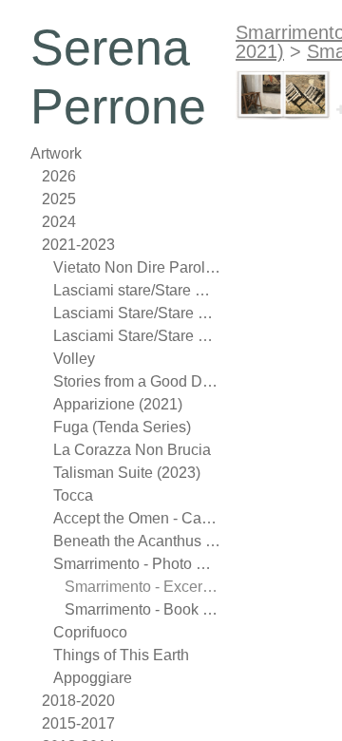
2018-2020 (78, 701)
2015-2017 (78, 723)
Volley (74, 359)
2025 (59, 199)
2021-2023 (78, 245)
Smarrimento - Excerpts (142, 587)
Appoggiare (92, 678)
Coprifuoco (90, 632)
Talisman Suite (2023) (126, 473)
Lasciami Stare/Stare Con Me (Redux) (136, 336)
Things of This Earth (121, 655)
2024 (59, 222)
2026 (59, 176)
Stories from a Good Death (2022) (136, 381)
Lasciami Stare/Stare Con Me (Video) (136, 313)
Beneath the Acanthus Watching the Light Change (136, 541)
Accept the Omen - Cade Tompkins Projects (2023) (136, 518)
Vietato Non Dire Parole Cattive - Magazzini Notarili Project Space (136, 267)
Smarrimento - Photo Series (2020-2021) (136, 564)
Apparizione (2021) (117, 404)
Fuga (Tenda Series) (122, 427)
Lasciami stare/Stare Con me (136, 290)
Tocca (73, 495)
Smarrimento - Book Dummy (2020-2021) (142, 609)
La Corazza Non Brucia (132, 450)
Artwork (56, 153)
